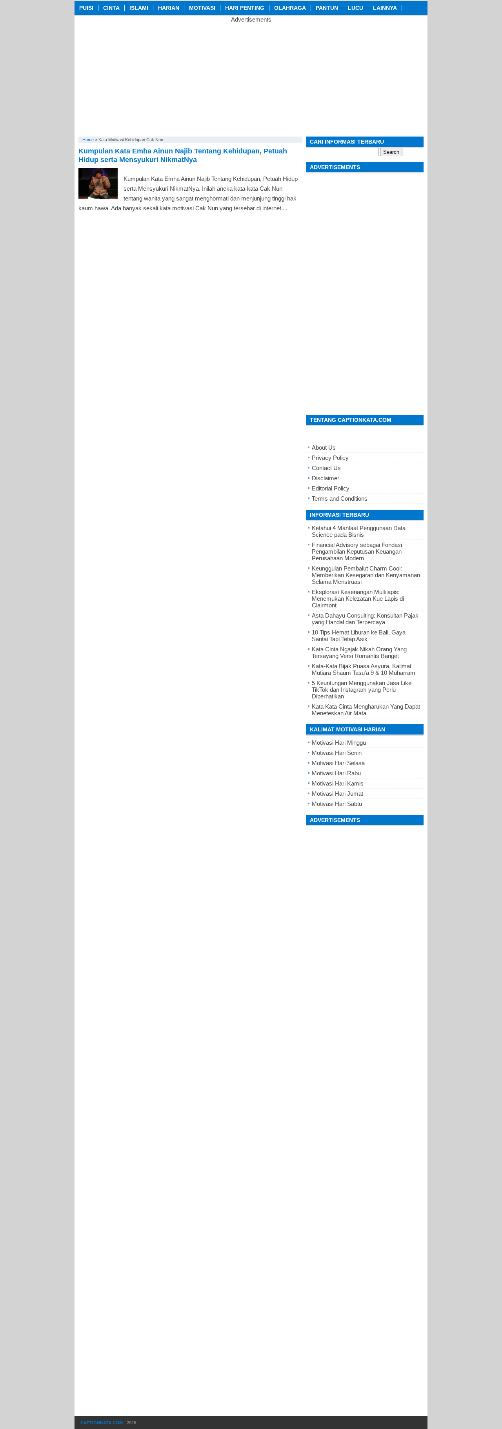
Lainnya (385, 8)
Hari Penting (244, 8)
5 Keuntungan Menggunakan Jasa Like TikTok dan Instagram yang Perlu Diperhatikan (361, 690)
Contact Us (326, 468)
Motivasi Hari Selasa (338, 763)
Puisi (86, 8)
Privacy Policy (330, 457)
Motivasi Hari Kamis (338, 783)
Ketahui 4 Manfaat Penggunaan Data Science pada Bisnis (359, 531)
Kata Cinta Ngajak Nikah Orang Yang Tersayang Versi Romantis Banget (359, 652)
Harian (168, 8)
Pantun (327, 8)
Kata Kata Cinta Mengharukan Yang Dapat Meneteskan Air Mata (366, 709)
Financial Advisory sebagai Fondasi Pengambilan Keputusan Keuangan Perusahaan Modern (357, 551)
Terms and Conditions (339, 498)
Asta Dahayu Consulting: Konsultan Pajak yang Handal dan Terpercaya (365, 618)
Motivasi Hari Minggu (339, 742)
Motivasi (202, 8)
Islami (138, 8)
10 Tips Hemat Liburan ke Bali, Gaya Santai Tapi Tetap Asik (359, 635)
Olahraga (290, 8)
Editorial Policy (330, 488)
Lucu (355, 8)
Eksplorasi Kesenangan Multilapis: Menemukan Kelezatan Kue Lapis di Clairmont (358, 599)
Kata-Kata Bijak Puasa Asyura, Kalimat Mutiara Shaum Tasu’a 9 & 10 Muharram (363, 669)
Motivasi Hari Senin (337, 752)
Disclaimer (325, 478)
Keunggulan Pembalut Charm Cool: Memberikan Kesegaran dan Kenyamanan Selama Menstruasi (366, 575)
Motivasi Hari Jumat (337, 793)
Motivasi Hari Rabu (336, 773)
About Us (324, 447)
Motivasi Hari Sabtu (337, 803)
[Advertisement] (251, 78)
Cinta (111, 8)
